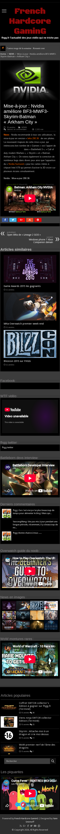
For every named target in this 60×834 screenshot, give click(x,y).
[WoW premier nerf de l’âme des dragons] (9, 749)
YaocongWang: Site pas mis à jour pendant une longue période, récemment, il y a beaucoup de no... (35, 524)
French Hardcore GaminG (30, 21)
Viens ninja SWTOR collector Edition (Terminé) (35, 719)
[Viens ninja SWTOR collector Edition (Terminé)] (9, 722)
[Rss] (20, 826)
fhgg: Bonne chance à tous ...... (27, 533)
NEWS (11, 54)
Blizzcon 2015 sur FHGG (17, 361)
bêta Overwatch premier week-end (24, 323)
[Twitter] (31, 826)
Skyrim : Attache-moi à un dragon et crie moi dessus (34, 733)
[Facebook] (28, 826)
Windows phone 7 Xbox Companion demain (41, 240)
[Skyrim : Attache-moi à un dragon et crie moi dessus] (9, 735)
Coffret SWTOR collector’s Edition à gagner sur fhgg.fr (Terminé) (35, 706)
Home (3, 54)
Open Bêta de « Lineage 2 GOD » (24, 233)
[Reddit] (39, 826)
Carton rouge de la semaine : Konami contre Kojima (30, 48)
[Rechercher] (53, 761)
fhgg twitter (8, 442)
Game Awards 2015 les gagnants (22, 286)
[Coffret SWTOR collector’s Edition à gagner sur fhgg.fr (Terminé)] (9, 707)
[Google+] (24, 826)
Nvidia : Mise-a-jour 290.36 (17, 178)
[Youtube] (35, 826)
